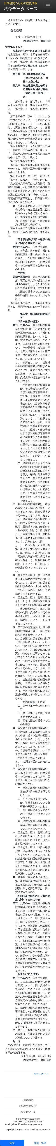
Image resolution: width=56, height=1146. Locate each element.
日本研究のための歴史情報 (20, 3)
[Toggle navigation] (48, 4)
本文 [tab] (12, 1143)
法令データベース (21, 8)
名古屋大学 (28, 1099)
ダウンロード (41, 1074)
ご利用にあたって (28, 1112)
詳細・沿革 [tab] (40, 1143)
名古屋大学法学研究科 (28, 1106)
